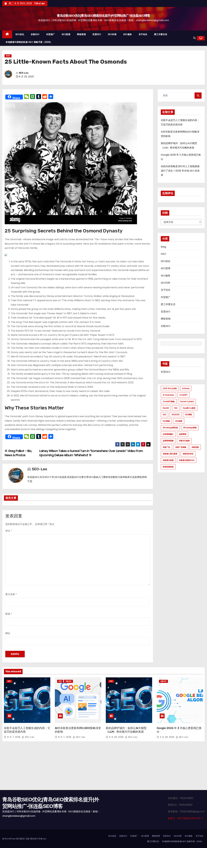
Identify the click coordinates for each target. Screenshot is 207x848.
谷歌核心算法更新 (170, 453)
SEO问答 (112, 34)
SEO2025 (176, 414)
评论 (8, 531)
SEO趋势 (178, 421)
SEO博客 (188, 414)
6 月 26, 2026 (116, 737)
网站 (7, 633)
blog (8, 56)
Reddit (166, 408)
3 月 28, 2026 (167, 737)
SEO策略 (166, 421)
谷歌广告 (166, 447)
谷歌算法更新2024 (186, 460)
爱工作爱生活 (160, 34)
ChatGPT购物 (169, 401)
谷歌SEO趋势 (184, 440)
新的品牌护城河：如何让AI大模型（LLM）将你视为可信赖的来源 (126, 729)
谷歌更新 (195, 447)
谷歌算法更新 (168, 460)
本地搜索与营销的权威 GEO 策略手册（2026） (29, 42)
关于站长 (143, 34)
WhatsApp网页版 (170, 427)
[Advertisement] (103, 767)
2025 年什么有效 (170, 388)
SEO (164, 414)
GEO (163, 254)
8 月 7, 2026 (14, 737)
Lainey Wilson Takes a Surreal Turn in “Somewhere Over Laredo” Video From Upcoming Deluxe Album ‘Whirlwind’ (91, 453)
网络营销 (81, 34)
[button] (194, 38)
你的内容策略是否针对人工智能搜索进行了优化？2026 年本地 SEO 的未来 (180, 171)
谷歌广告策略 (180, 447)
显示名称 (11, 594)
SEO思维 (66, 34)
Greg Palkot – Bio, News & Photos (18, 453)
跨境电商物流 (168, 466)
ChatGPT (183, 395)
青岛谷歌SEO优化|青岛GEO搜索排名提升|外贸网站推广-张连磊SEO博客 (103, 15)
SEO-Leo (23, 73)
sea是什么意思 (189, 408)
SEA (175, 408)
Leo (44, 838)
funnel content (187, 401)
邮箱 (8, 614)
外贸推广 (50, 34)
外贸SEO (165, 372)
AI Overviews (168, 395)
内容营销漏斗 (168, 434)
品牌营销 (182, 434)
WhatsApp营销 (190, 427)
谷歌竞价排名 (188, 453)
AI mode (185, 388)
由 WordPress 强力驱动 (13, 838)
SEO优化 (19, 34)
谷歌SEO (35, 34)
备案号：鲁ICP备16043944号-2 (185, 818)
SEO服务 (127, 34)
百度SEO (96, 34)
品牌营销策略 (168, 440)
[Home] (7, 34)
